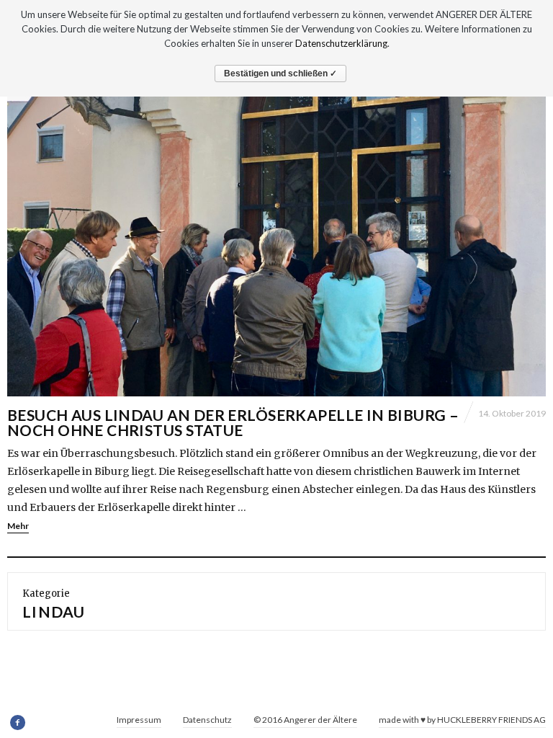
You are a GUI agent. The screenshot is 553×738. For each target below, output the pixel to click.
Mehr (18, 525)
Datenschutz (207, 719)
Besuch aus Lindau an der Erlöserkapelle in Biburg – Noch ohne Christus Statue (233, 422)
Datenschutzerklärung (341, 43)
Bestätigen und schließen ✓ (280, 73)
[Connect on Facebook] (18, 723)
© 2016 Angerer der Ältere (305, 719)
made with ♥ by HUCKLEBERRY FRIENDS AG (462, 719)
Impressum (139, 719)
